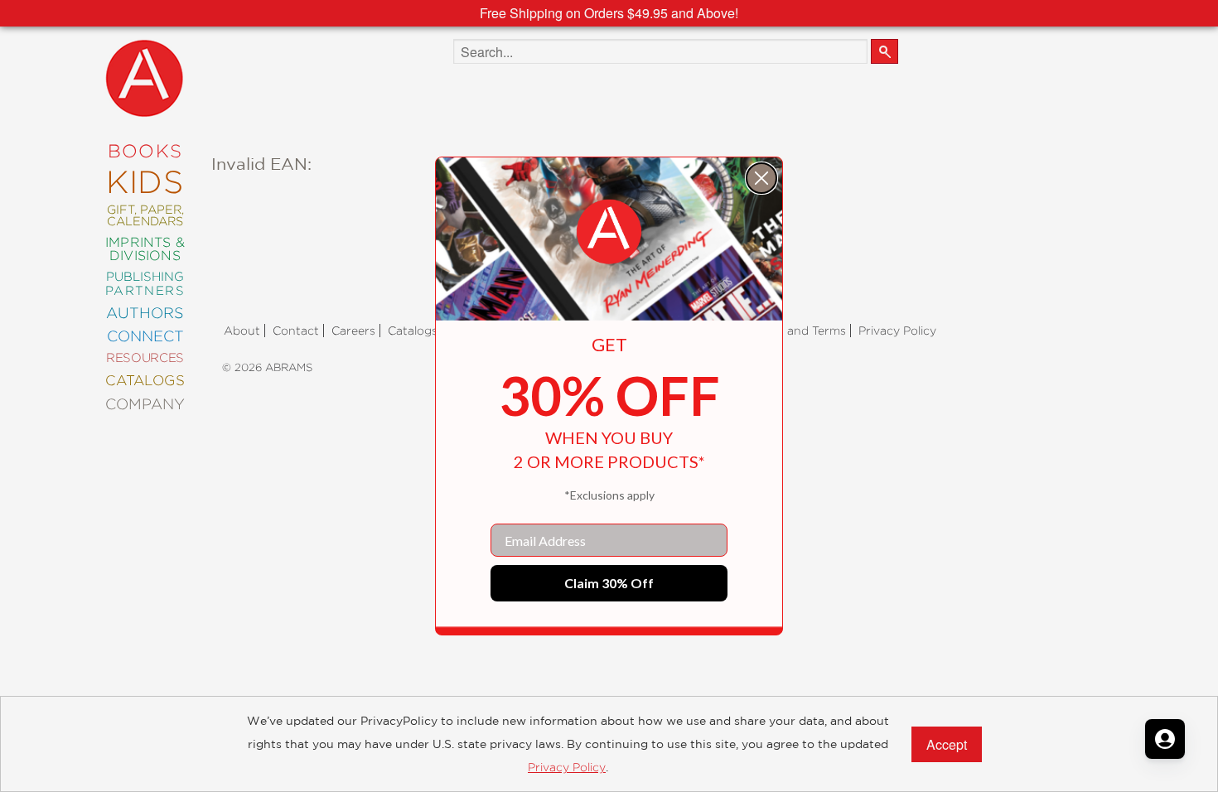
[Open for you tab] (1165, 739)
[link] (609, 232)
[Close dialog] (761, 178)
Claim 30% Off (609, 583)
